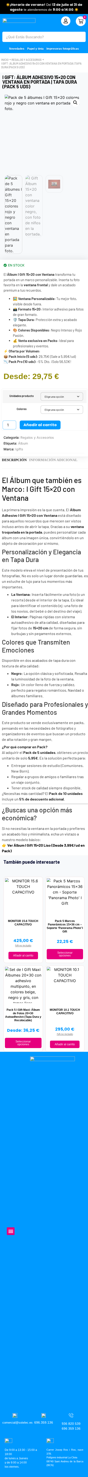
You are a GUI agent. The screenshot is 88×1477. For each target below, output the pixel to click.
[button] (75, 102)
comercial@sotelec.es (17, 1422)
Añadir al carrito (40, 425)
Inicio (4, 59)
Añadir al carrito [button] (23, 955)
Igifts (19, 449)
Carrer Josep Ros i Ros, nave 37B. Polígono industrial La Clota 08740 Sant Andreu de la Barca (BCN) (65, 1457)
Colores (22, 408)
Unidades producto (21, 395)
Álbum (23, 443)
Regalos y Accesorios (26, 59)
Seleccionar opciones (65, 954)
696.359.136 (43, 1422)
